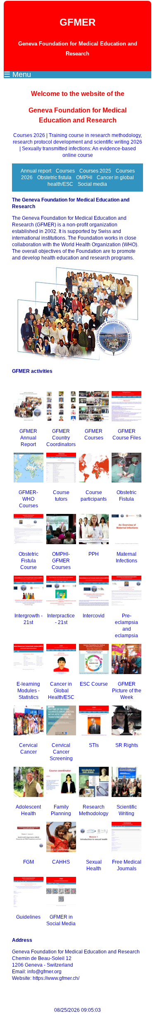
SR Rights (126, 745)
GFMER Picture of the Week (126, 690)
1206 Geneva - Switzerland (42, 965)
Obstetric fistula (54, 177)
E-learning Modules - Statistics (28, 690)
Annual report (36, 171)
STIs (94, 745)
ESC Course (94, 684)
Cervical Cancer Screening (61, 751)
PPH (93, 554)
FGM (28, 862)
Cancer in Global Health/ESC (61, 690)
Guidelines (28, 917)
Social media (92, 184)
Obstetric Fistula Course (28, 560)
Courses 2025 (95, 171)
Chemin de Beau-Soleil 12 (42, 958)
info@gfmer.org (44, 972)
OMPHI (84, 177)
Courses (65, 171)
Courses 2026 (29, 135)
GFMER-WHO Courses (28, 499)
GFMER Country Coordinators (61, 437)
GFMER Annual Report (28, 437)
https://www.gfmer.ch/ (56, 978)
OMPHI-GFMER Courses (61, 560)
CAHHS (61, 862)
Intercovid (94, 616)
